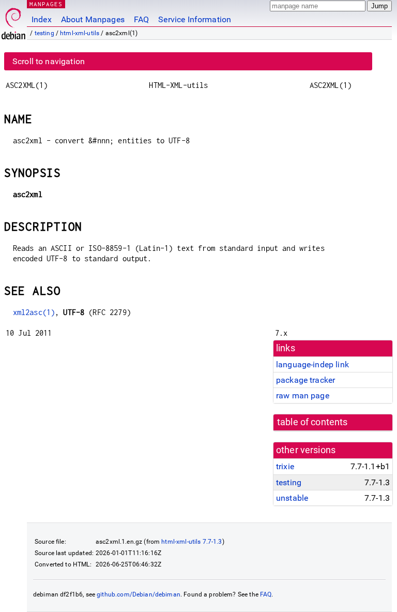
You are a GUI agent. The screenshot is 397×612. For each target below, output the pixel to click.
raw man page (302, 395)
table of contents (312, 422)
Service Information (194, 19)
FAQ (141, 19)
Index (42, 19)
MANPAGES (46, 4)
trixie (285, 466)
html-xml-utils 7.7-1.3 (191, 541)
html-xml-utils (79, 33)
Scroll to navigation (48, 61)
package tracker (305, 380)
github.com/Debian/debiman (138, 594)
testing (44, 33)
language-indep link (312, 364)
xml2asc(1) (34, 312)
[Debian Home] (13, 21)
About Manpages (93, 19)
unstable (292, 498)
